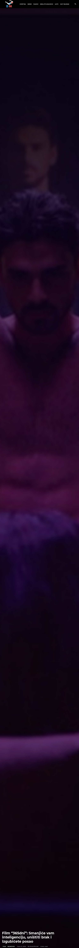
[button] (75, 4)
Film (4, 946)
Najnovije (11, 946)
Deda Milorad (34, 946)
